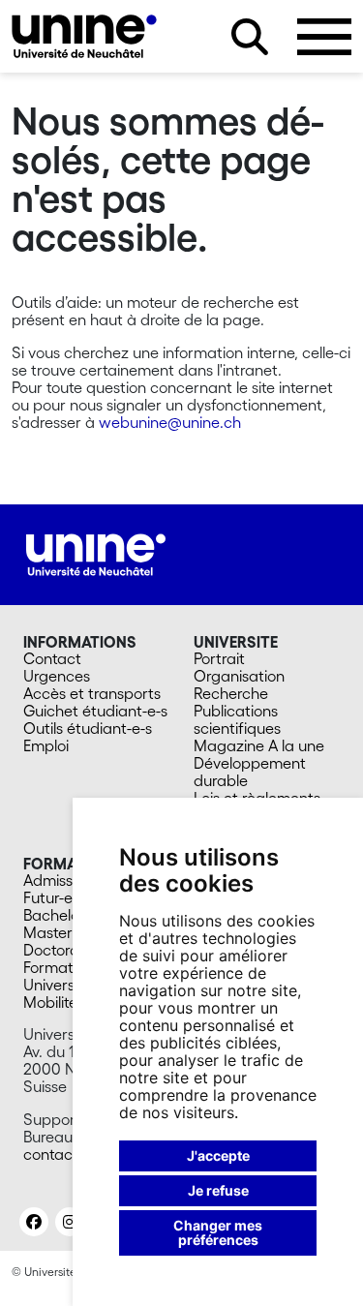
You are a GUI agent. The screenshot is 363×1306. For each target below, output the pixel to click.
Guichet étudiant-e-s (95, 710)
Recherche (231, 693)
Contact (52, 658)
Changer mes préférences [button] (217, 1233)
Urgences (56, 675)
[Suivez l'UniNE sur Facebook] (33, 1221)
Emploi (46, 745)
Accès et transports (92, 693)
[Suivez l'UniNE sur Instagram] (69, 1221)
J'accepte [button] (218, 1155)
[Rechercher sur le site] (249, 36)
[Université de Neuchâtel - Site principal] (95, 553)
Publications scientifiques (237, 719)
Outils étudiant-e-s (87, 728)
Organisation (239, 675)
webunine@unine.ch (170, 422)
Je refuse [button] (218, 1190)
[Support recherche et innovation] (84, 36)
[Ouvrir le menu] (324, 36)
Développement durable (250, 771)
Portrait (219, 658)
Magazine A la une (259, 745)
